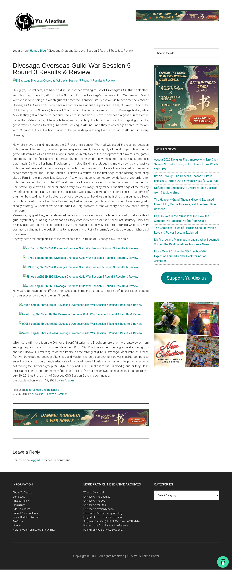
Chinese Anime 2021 (95, 500)
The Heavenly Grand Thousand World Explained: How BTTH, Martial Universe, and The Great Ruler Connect (185, 204)
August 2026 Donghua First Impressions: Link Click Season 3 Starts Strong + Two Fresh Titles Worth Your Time (186, 164)
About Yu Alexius (22, 492)
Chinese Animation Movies (98, 509)
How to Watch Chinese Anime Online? (34, 529)
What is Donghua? (93, 492)
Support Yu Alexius (187, 278)
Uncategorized (50, 389)
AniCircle (18, 521)
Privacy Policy (21, 500)
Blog (28, 389)
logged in (36, 460)
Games (36, 389)
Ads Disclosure (21, 509)
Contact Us (19, 496)
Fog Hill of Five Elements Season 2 (103, 529)
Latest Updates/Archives (27, 517)
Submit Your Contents (25, 513)
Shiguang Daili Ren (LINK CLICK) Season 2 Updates (112, 521)
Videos (17, 525)
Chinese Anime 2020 (95, 504)
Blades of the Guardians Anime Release (105, 525)
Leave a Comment (58, 394)
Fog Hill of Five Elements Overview (102, 517)
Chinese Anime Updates (96, 496)
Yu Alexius (67, 380)
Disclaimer (19, 504)
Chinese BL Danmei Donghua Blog (102, 513)
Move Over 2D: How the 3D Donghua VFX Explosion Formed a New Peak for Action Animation (180, 256)
